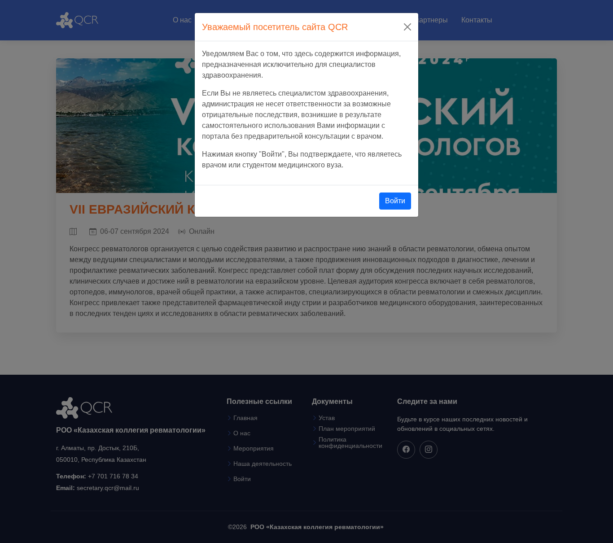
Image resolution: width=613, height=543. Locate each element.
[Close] (407, 27)
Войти (395, 201)
